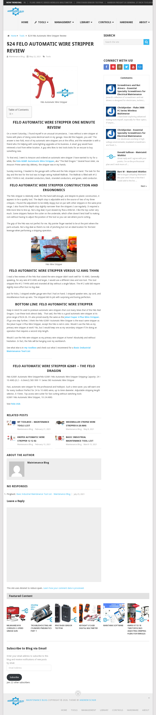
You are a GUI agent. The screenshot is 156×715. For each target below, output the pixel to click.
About (143, 22)
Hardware (126, 22)
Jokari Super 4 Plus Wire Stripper (82, 317)
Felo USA (15, 404)
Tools (41, 22)
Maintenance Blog (17, 56)
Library (85, 22)
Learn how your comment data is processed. (63, 588)
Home (24, 22)
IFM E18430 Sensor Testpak (81, 3)
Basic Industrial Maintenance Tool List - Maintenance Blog (43, 494)
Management (63, 22)
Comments (126, 78)
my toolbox (30, 347)
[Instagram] (119, 67)
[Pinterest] (113, 67)
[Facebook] (106, 67)
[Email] (140, 67)
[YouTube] (133, 67)
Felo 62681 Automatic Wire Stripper (35, 161)
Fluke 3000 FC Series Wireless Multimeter (42, 3)
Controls (104, 22)
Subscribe (14, 677)
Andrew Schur (88, 700)
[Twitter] (126, 67)
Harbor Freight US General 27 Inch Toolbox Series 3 (126, 3)
